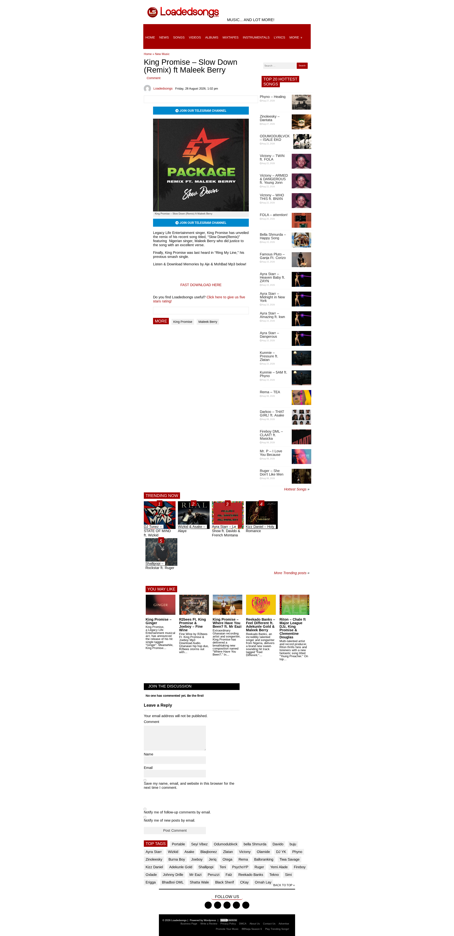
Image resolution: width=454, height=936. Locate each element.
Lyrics (279, 37)
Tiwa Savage (289, 859)
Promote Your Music (227, 928)
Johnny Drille (173, 875)
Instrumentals (256, 37)
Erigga (151, 882)
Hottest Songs (295, 489)
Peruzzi (213, 875)
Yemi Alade (279, 867)
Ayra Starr (154, 852)
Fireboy (300, 867)
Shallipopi (205, 867)
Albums (211, 37)
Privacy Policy (228, 923)
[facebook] (208, 905)
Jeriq (212, 859)
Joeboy (197, 859)
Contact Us (269, 923)
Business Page (189, 923)
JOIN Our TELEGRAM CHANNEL (202, 110)
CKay (244, 882)
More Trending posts (291, 573)
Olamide (263, 852)
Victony (245, 852)
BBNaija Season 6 (252, 928)
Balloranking (263, 859)
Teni (223, 867)
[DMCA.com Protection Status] (229, 920)
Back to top (282, 885)
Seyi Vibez (199, 844)
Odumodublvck (225, 844)
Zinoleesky (154, 859)
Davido (278, 844)
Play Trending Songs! (277, 928)
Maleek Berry (207, 322)
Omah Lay (263, 882)
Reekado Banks (250, 875)
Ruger (259, 867)
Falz (229, 875)
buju (293, 844)
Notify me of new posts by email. (169, 820)
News (164, 37)
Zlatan (228, 852)
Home (150, 37)
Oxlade (151, 875)
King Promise (182, 322)
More (294, 37)
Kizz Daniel (154, 867)
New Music (162, 54)
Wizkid (173, 852)
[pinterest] (245, 905)
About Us (255, 923)
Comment (153, 78)
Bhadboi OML (173, 882)
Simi (288, 875)
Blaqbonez (208, 852)
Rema (243, 859)
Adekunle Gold (180, 867)
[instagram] (227, 905)
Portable (178, 844)
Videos (195, 37)
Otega (227, 859)
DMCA (242, 923)
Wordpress (210, 920)
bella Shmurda (255, 844)
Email (148, 768)
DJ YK (281, 852)
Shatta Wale (199, 882)
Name (148, 754)
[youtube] (236, 905)
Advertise (284, 923)
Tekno (274, 875)
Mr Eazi (195, 875)
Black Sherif (224, 882)
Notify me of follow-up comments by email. (177, 812)
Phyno (297, 852)
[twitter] (217, 905)
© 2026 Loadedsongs (174, 920)
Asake (189, 852)
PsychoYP (240, 867)
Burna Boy (176, 859)
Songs (179, 37)
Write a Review (208, 923)
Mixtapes (231, 37)
